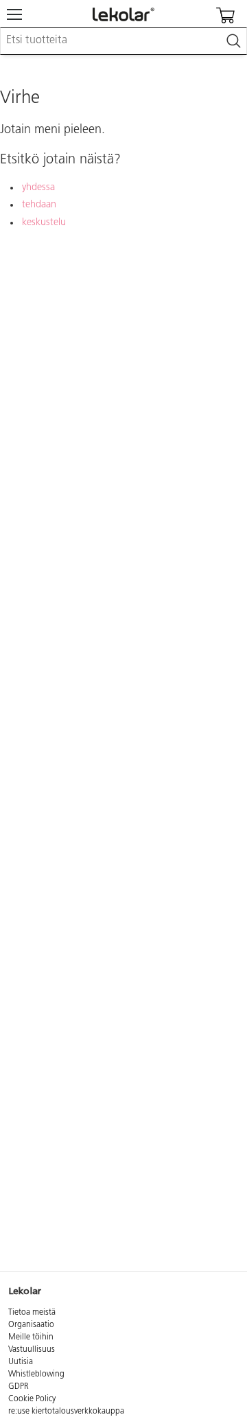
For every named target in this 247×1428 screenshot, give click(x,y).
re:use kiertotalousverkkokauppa (66, 1411)
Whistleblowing (36, 1374)
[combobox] (123, 41)
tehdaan (39, 205)
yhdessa (38, 188)
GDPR (18, 1387)
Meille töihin (31, 1337)
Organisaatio (31, 1325)
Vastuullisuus (31, 1350)
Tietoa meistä (32, 1313)
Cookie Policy (32, 1399)
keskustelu (44, 223)
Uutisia (20, 1362)
